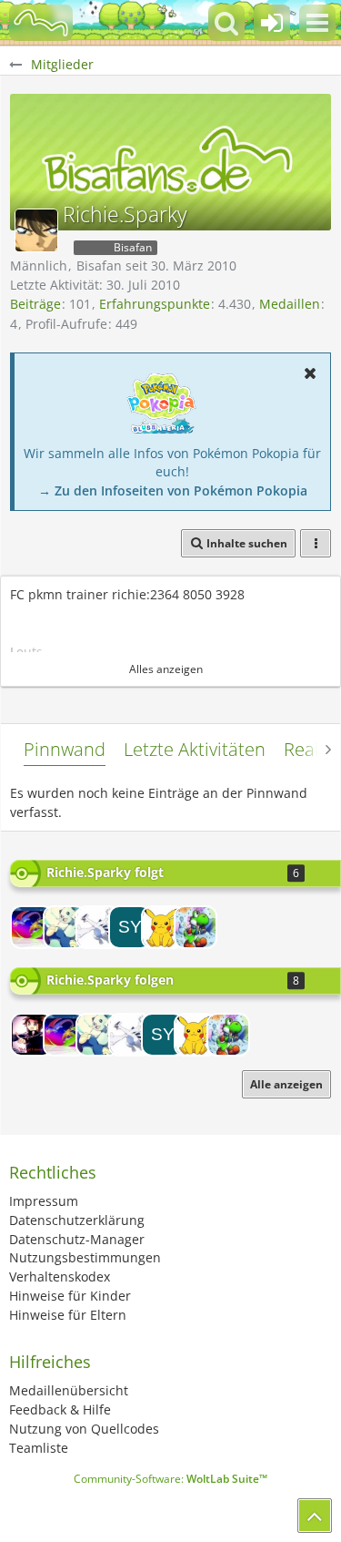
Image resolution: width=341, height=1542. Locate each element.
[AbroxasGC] (195, 927)
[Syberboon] (130, 927)
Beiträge (35, 303)
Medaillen (289, 303)
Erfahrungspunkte (154, 303)
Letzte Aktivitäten (195, 749)
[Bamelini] (64, 927)
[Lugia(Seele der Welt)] (97, 927)
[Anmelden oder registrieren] (272, 23)
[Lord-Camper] (32, 1035)
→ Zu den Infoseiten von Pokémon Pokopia (172, 490)
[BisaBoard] (40, 23)
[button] (317, 23)
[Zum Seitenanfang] (314, 1515)
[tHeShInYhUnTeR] (32, 927)
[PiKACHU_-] (163, 927)
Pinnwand (64, 749)
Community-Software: (170, 1478)
